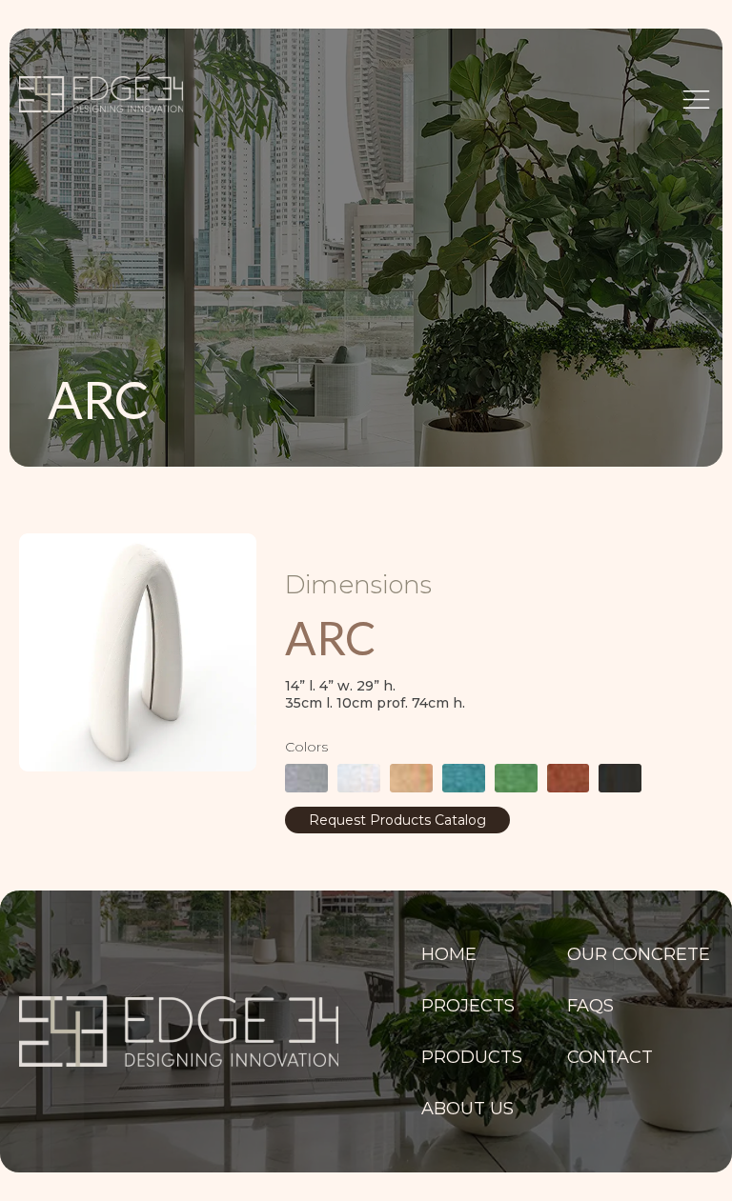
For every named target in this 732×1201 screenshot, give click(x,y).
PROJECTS (468, 1005)
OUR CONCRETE (638, 954)
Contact (610, 1057)
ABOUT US (467, 1108)
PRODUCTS (469, 1057)
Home (449, 954)
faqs (590, 1005)
